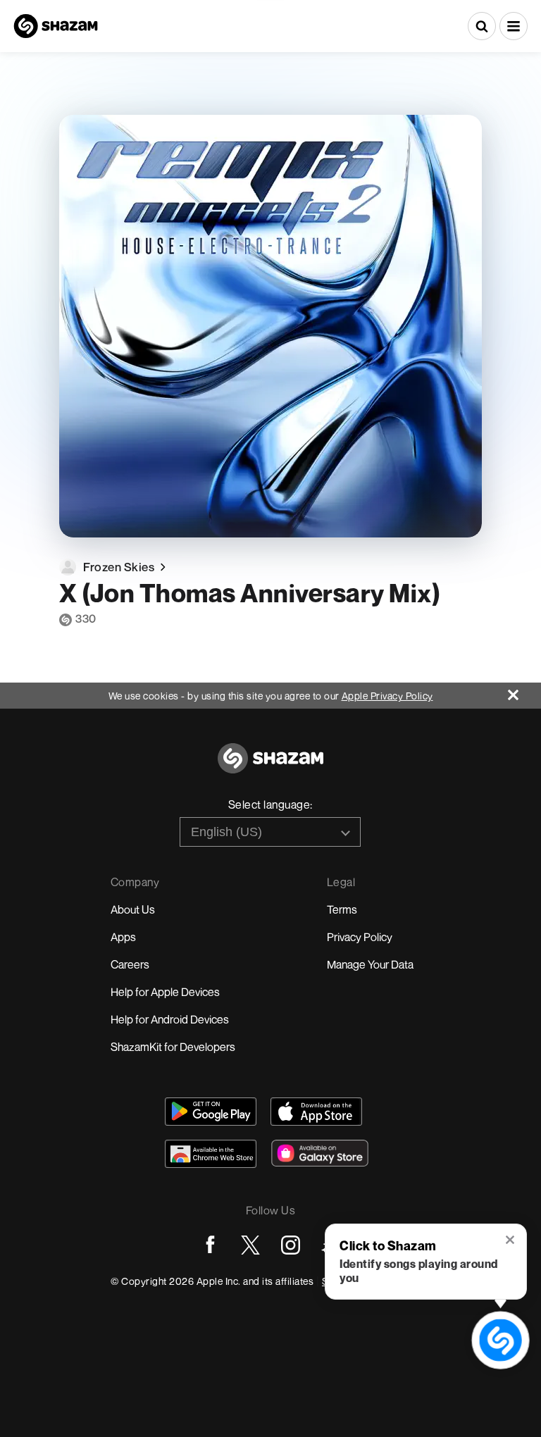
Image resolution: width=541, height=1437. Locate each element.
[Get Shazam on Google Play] (210, 1111)
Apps (123, 937)
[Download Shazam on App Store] (316, 1111)
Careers (130, 964)
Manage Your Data (370, 964)
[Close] (524, 691)
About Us (133, 909)
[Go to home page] (270, 766)
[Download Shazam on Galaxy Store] (319, 1153)
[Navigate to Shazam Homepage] (55, 26)
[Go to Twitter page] (250, 1245)
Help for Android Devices (170, 1019)
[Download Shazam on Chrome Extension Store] (210, 1154)
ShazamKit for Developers (173, 1047)
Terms (342, 909)
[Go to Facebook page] (210, 1245)
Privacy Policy (359, 937)
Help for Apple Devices (165, 992)
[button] (513, 26)
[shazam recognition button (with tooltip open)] (500, 1339)
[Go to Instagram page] (290, 1245)
